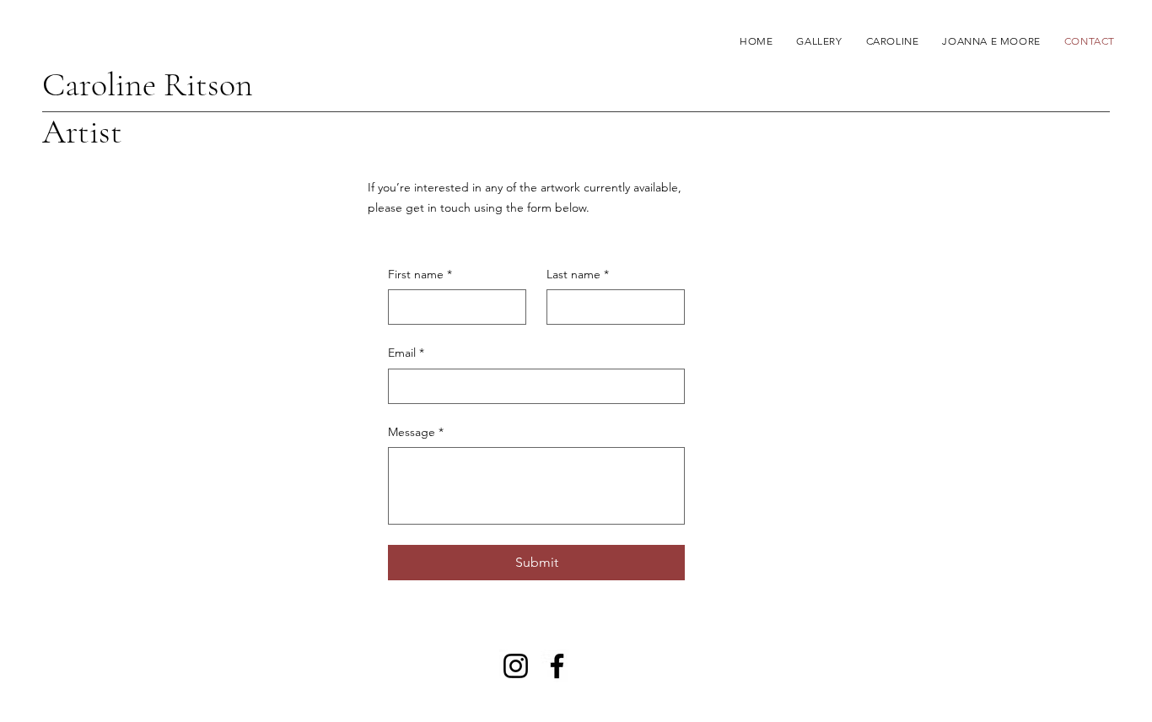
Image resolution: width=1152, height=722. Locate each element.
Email (406, 352)
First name (420, 274)
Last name (577, 274)
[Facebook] (557, 665)
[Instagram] (515, 665)
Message (416, 431)
